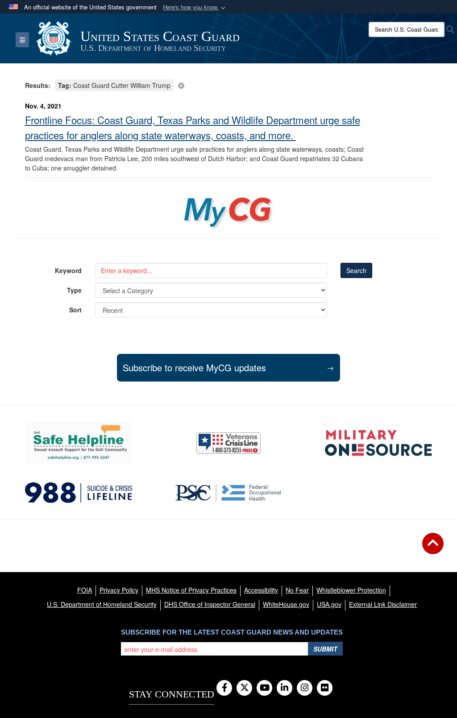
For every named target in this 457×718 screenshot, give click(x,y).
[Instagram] (304, 688)
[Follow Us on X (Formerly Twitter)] (244, 688)
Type (74, 290)
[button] (195, 7)
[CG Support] (378, 443)
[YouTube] (264, 688)
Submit (325, 648)
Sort (75, 309)
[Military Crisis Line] (228, 443)
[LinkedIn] (284, 688)
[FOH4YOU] (228, 493)
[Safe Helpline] (79, 443)
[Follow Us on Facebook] (224, 688)
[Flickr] (324, 688)
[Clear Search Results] (228, 84)
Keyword (68, 270)
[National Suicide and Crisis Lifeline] (78, 493)
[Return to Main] (433, 548)
